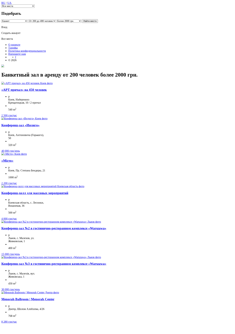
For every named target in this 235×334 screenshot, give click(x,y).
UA (9, 2)
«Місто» (7, 160)
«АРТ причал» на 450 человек (24, 90)
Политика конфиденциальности (27, 50)
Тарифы (13, 47)
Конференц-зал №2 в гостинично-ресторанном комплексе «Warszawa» (53, 228)
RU (3, 2)
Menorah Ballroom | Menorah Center (27, 299)
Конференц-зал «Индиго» (20, 125)
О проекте (14, 44)
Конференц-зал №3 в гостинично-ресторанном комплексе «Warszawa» (53, 264)
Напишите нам (17, 53)
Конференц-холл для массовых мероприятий (34, 193)
